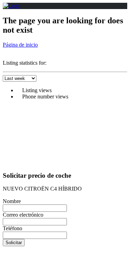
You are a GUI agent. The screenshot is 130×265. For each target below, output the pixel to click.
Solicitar (14, 242)
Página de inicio (20, 45)
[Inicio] (11, 6)
